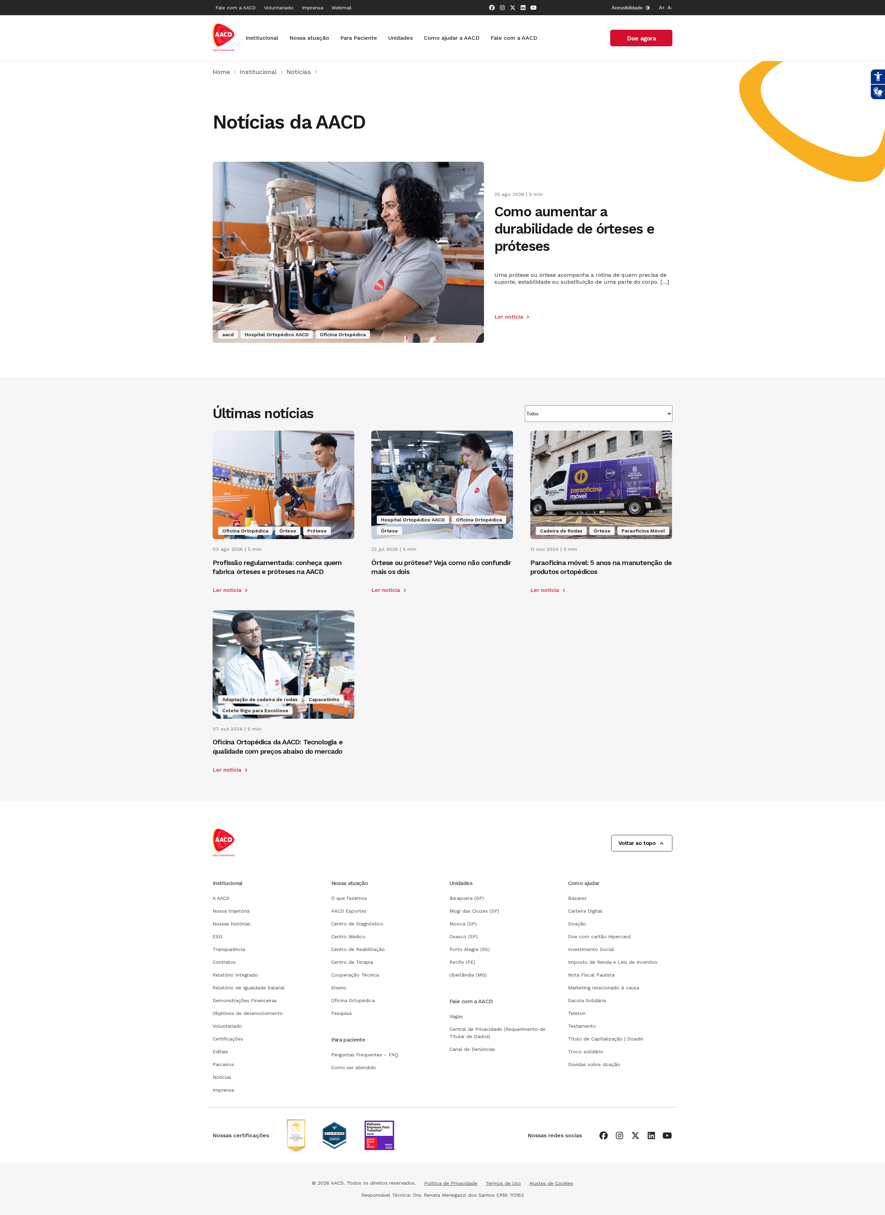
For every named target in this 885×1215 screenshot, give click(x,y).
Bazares (577, 898)
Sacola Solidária (587, 1000)
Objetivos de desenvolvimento (248, 1013)
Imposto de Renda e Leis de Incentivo (613, 962)
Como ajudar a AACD (451, 38)
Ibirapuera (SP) (466, 898)
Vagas (456, 1016)
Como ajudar (583, 883)
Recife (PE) (462, 962)
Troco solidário (585, 1051)
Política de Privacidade (450, 1183)
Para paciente (348, 1039)
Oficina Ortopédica (353, 1000)
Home (221, 71)
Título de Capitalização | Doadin (605, 1039)
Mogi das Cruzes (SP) (474, 911)
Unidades (400, 38)
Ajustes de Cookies (551, 1183)
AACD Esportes (348, 911)
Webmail (342, 7)
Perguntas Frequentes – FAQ (364, 1054)
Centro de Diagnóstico (357, 923)
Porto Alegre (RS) (469, 949)
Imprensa (312, 7)
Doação (577, 923)
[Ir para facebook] (491, 7)
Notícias (299, 71)
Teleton (577, 1013)
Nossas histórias (231, 923)
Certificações (228, 1039)
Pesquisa (341, 1013)
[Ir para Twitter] (512, 7)
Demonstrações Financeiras (245, 1000)
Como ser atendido (353, 1067)
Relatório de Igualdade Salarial (249, 987)
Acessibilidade (627, 7)
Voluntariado (279, 7)
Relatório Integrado (235, 975)
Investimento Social (591, 949)
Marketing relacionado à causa (603, 987)
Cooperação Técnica (355, 975)
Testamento (582, 1026)
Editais (220, 1051)
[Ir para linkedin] (523, 7)
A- (670, 7)
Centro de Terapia (352, 962)
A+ (662, 7)
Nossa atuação (309, 38)
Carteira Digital (585, 911)
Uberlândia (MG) (468, 975)
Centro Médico (348, 936)
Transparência (229, 949)
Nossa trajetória (231, 911)
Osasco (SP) (463, 936)
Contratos (224, 962)
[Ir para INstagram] (502, 7)
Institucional (261, 38)
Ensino (338, 987)
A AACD (221, 898)
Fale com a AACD (235, 7)
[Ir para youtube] (533, 7)
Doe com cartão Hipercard (599, 936)
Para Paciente (358, 38)
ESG (217, 936)
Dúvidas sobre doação (594, 1064)
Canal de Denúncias (472, 1049)
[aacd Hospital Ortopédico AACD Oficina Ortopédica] (348, 341)
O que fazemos (349, 898)
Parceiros (223, 1064)
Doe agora (641, 38)
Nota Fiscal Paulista (591, 975)
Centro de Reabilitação (358, 949)
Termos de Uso (503, 1183)
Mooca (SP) (463, 923)
